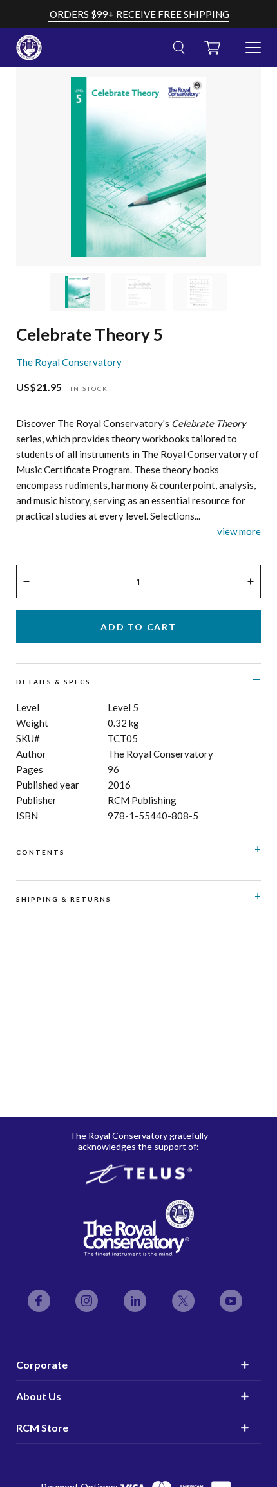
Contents (40, 852)
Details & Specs (53, 682)
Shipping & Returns (63, 899)
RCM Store (42, 1427)
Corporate (42, 1364)
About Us (38, 1396)
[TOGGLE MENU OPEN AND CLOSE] (253, 42)
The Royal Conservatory (69, 362)
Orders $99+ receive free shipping (139, 14)
